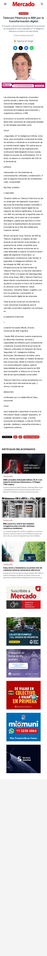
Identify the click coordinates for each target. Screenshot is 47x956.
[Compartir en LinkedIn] (15, 48)
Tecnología (24, 13)
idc (20, 437)
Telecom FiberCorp (31, 437)
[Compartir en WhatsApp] (32, 48)
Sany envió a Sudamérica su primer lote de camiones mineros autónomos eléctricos (22, 569)
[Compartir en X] (21, 48)
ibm (15, 437)
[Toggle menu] (5, 3)
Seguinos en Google (25, 41)
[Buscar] (42, 4)
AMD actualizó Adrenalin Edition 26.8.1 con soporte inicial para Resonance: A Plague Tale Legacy (22, 482)
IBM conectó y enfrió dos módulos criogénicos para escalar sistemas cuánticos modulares (19, 526)
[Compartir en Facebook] (26, 48)
